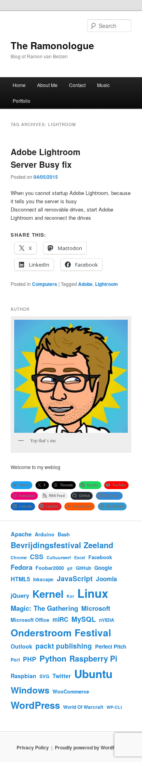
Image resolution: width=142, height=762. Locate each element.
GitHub (83, 568)
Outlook (21, 646)
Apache (21, 534)
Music (103, 85)
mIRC (60, 619)
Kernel (48, 593)
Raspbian (23, 676)
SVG (44, 676)
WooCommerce (70, 691)
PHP (29, 659)
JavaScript (75, 578)
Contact (77, 85)
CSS (36, 556)
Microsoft (95, 608)
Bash (64, 534)
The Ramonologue (52, 45)
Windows (30, 690)
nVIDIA (106, 620)
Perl (15, 659)
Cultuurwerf (59, 557)
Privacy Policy (33, 747)
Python (52, 658)
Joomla (106, 579)
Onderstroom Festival (61, 632)
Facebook (100, 557)
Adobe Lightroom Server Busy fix (45, 158)
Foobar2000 (50, 567)
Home (19, 85)
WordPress (35, 705)
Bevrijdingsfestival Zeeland (62, 545)
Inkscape (43, 579)
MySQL (83, 619)
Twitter (61, 676)
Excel (79, 557)
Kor (70, 596)
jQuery (20, 595)
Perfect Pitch (110, 646)
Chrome (19, 557)
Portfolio (21, 100)
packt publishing (64, 646)
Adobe (85, 283)
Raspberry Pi (93, 658)
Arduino (44, 534)
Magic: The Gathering (44, 608)
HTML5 (20, 579)
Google (103, 567)
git (70, 568)
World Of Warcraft (83, 707)
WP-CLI (114, 707)
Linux (92, 593)
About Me (47, 85)
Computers (44, 283)
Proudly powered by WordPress (90, 747)
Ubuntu (93, 674)
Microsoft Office (30, 619)
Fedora (21, 567)
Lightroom (106, 283)
